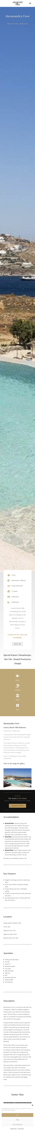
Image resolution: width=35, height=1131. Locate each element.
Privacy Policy (21, 1128)
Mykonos (24, 23)
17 (27, 785)
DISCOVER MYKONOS (17, 805)
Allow (17, 1115)
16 (25, 785)
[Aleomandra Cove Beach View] (17, 787)
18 (28, 785)
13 (21, 785)
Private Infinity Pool (17, 586)
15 (24, 785)
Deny (17, 1120)
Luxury (13, 575)
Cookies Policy (13, 1128)
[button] (32, 1105)
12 (12, 591)
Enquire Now (17, 644)
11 (18, 785)
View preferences (17, 1124)
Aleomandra (12, 23)
